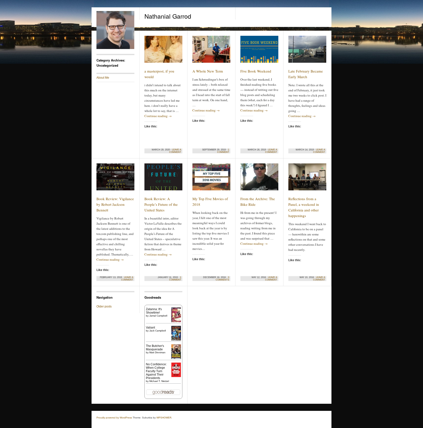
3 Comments (222, 278)
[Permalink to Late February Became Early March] (307, 66)
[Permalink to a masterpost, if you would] (163, 66)
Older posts (104, 306)
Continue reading (158, 116)
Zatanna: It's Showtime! (154, 310)
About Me (102, 77)
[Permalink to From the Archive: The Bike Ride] (259, 194)
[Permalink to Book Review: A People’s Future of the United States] (163, 194)
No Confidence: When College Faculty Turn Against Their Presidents (156, 371)
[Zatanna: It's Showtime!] (176, 321)
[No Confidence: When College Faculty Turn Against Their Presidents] (176, 376)
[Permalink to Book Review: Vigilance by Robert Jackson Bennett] (115, 194)
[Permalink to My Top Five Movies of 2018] (211, 194)
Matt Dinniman (157, 352)
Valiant (150, 327)
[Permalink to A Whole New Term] (211, 66)
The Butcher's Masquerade (155, 347)
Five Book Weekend (255, 71)
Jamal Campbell (158, 315)
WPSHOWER (163, 417)
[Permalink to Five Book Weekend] (259, 66)
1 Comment (223, 150)
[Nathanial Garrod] (115, 48)
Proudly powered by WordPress (114, 417)
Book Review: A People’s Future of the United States (161, 204)
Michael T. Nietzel (159, 381)
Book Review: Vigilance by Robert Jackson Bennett (115, 204)
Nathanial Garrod (167, 16)
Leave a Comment (175, 150)
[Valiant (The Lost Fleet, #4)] (176, 340)
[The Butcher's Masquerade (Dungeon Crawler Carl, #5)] (176, 358)
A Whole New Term (207, 71)
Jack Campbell (157, 330)
